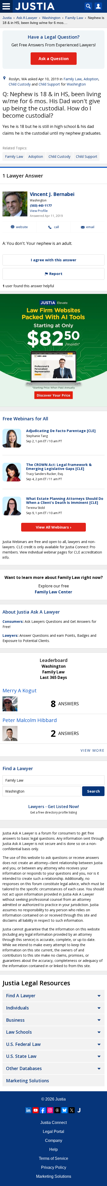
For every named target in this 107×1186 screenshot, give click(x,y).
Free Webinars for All (25, 419)
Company (53, 1140)
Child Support (49, 84)
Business (15, 1020)
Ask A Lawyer (26, 18)
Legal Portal (53, 1131)
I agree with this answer (53, 259)
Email (90, 227)
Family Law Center (53, 592)
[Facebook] (43, 1110)
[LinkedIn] (28, 1110)
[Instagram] (50, 1110)
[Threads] (57, 1110)
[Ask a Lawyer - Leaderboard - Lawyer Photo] (9, 703)
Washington (51, 18)
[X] (72, 1110)
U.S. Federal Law (23, 1044)
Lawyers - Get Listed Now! (53, 806)
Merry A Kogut (19, 690)
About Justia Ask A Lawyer (31, 612)
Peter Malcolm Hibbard (29, 720)
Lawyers (9, 635)
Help (53, 1149)
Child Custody (20, 84)
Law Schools (19, 1032)
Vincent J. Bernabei (52, 194)
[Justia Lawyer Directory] (79, 1110)
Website (22, 227)
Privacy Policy (53, 1167)
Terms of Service (53, 1158)
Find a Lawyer (17, 768)
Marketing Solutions (27, 1081)
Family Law (74, 18)
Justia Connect (53, 1122)
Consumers (12, 621)
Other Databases (24, 1068)
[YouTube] (36, 1110)
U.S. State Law (21, 1056)
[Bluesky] (64, 1110)
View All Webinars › (53, 527)
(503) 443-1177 (41, 205)
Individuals (17, 1008)
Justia (7, 18)
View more (93, 750)
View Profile (39, 210)
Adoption (91, 79)
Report (55, 273)
